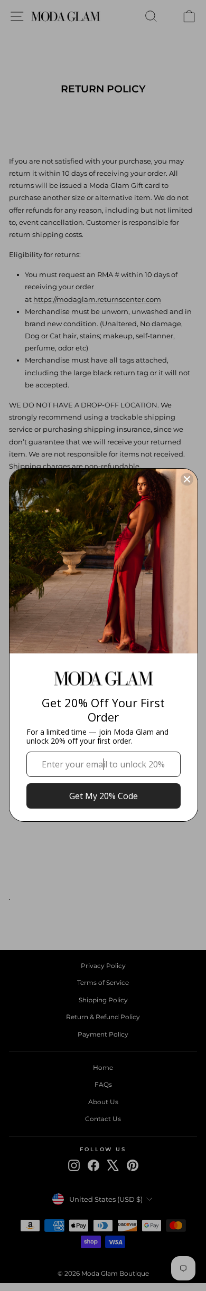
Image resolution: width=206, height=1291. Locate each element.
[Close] (187, 479)
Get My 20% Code (103, 796)
